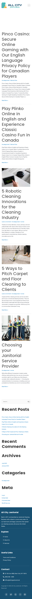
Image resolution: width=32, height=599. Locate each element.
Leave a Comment (6, 222)
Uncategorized (5, 80)
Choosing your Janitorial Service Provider (12, 355)
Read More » (5, 100)
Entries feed (5, 498)
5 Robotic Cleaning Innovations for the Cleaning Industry (14, 204)
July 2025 (4, 463)
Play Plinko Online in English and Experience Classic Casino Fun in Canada (16, 124)
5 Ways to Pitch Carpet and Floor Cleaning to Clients (15, 279)
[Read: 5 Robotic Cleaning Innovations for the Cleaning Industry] (16, 177)
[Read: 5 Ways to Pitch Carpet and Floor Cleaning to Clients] (16, 255)
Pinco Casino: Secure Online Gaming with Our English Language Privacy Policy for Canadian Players (16, 55)
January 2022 (5, 466)
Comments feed (6, 500)
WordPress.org (6, 503)
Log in (3, 495)
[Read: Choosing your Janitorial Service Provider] (16, 328)
